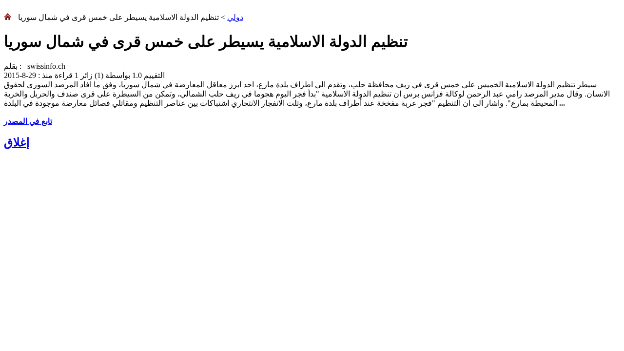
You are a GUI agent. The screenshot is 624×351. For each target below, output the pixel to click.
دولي (235, 17)
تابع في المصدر (28, 121)
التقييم (153, 75)
